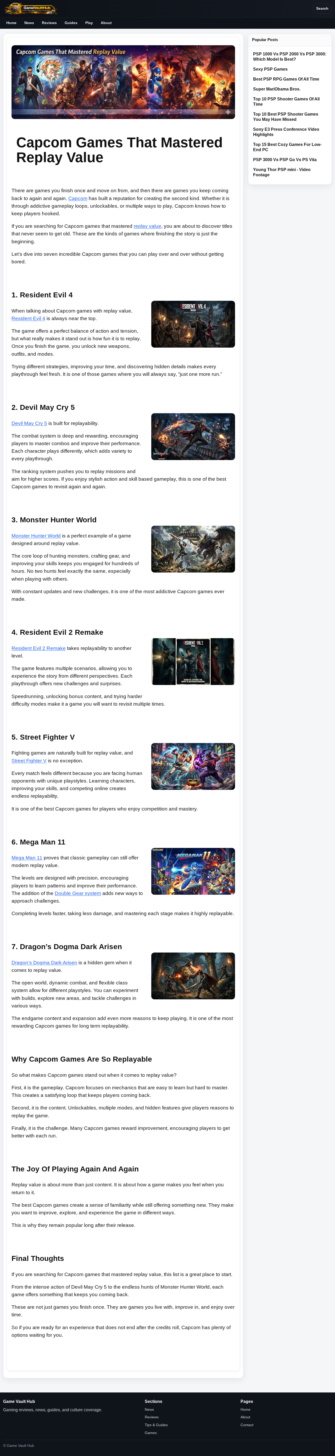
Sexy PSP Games (270, 69)
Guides (71, 23)
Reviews (49, 23)
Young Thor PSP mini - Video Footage (282, 172)
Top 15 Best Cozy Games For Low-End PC (287, 147)
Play (89, 23)
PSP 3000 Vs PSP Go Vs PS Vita (285, 159)
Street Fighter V (29, 760)
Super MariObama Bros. (276, 89)
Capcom (77, 198)
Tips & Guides (156, 1425)
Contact (247, 1425)
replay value (147, 226)
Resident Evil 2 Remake (39, 648)
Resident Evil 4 (28, 318)
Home (11, 23)
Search (322, 8)
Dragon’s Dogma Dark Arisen (44, 962)
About (106, 23)
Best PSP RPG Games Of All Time (286, 79)
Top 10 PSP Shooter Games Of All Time (286, 101)
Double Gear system (78, 893)
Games (151, 1433)
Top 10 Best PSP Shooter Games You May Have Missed (285, 117)
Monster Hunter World (36, 536)
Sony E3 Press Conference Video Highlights (286, 132)
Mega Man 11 (27, 857)
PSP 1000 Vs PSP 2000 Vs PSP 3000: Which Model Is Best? (289, 56)
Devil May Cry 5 (29, 423)
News (29, 23)
